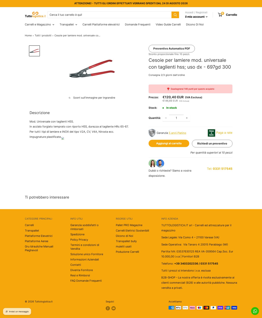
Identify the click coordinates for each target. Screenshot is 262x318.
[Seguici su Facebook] (108, 308)
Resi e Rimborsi (80, 275)
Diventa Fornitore (81, 270)
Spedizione (77, 234)
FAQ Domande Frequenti (86, 280)
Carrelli (29, 225)
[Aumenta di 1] (187, 118)
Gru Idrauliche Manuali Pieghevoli (39, 248)
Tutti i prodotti (43, 35)
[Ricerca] (175, 14)
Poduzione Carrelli (127, 251)
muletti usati (123, 246)
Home (28, 35)
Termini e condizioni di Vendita (84, 246)
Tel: (219, 169)
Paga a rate (224, 132)
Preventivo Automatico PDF (171, 48)
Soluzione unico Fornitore (86, 254)
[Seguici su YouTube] (113, 308)
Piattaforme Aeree (36, 241)
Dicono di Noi (124, 235)
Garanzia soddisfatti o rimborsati (84, 227)
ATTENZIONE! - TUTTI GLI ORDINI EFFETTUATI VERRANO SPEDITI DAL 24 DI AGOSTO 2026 (131, 3)
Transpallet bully (126, 241)
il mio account (195, 16)
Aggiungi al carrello (169, 143)
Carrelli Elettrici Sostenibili (132, 230)
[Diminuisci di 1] (166, 118)
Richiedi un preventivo (212, 143)
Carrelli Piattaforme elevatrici (101, 24)
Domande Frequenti (137, 24)
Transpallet (67, 24)
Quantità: (155, 117)
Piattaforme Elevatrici (38, 235)
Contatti (75, 264)
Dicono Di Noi (195, 24)
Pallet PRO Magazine (129, 225)
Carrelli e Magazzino (38, 24)
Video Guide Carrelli (168, 24)
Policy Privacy (79, 239)
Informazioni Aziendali (84, 259)
